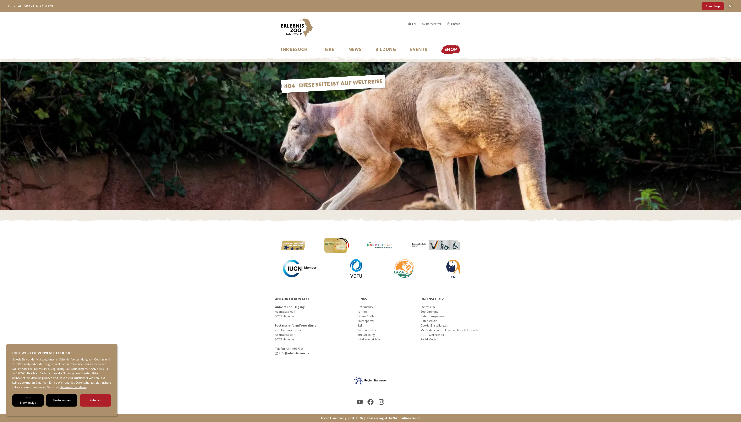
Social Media (428, 339)
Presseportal (365, 321)
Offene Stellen (366, 316)
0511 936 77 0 (294, 348)
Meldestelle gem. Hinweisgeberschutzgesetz (449, 330)
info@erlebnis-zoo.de (294, 353)
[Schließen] (730, 6)
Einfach (455, 24)
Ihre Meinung (366, 335)
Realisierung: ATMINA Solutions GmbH (394, 418)
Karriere (362, 311)
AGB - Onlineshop (432, 335)
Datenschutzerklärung (74, 387)
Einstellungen (62, 400)
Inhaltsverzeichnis (368, 339)
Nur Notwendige (28, 400)
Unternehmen (366, 307)
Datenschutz (428, 321)
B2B (360, 325)
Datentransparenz (432, 316)
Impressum (427, 307)
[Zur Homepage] (297, 27)
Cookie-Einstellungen (434, 325)
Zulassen (95, 400)
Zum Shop (712, 6)
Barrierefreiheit (367, 330)
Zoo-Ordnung (429, 311)
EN (414, 24)
